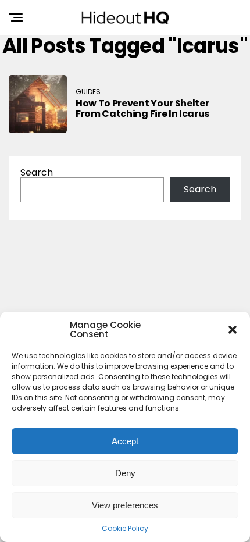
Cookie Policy (125, 528)
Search (36, 172)
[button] (232, 330)
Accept (125, 441)
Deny (125, 473)
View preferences (125, 505)
